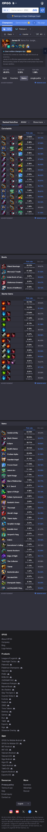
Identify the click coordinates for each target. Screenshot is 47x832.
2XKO (4, 705)
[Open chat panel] (45, 51)
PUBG (4, 674)
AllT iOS (5, 750)
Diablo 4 (5, 702)
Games (4, 715)
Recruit (26, 791)
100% (9, 29)
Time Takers (7, 708)
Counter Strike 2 (8, 696)
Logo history (7, 648)
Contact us (6, 797)
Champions (7, 23)
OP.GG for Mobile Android (12, 740)
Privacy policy (8, 785)
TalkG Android (7, 765)
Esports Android (8, 772)
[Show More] (14, 3)
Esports (5, 724)
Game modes (23, 23)
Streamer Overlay (9, 730)
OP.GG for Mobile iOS (10, 743)
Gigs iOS (5, 762)
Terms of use (7, 788)
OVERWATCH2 (8, 680)
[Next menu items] (34, 23)
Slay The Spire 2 (8, 693)
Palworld (5, 665)
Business (27, 785)
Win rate (40, 133)
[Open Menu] (42, 3)
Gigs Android (7, 759)
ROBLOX (5, 677)
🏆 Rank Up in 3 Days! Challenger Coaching (23, 16)
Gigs (3, 727)
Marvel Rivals (7, 687)
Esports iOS (6, 775)
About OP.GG (7, 639)
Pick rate (29, 133)
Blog (3, 645)
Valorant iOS (7, 756)
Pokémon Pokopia (9, 683)
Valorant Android (9, 753)
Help (3, 791)
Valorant (5, 671)
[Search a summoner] (35, 10)
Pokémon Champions (10, 668)
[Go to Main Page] (6, 3)
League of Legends (9, 658)
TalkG (4, 721)
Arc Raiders (6, 690)
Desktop (5, 712)
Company (6, 642)
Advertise (27, 788)
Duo (3, 718)
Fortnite (5, 699)
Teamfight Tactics (9, 661)
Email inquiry (7, 794)
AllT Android (7, 747)
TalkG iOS (5, 769)
